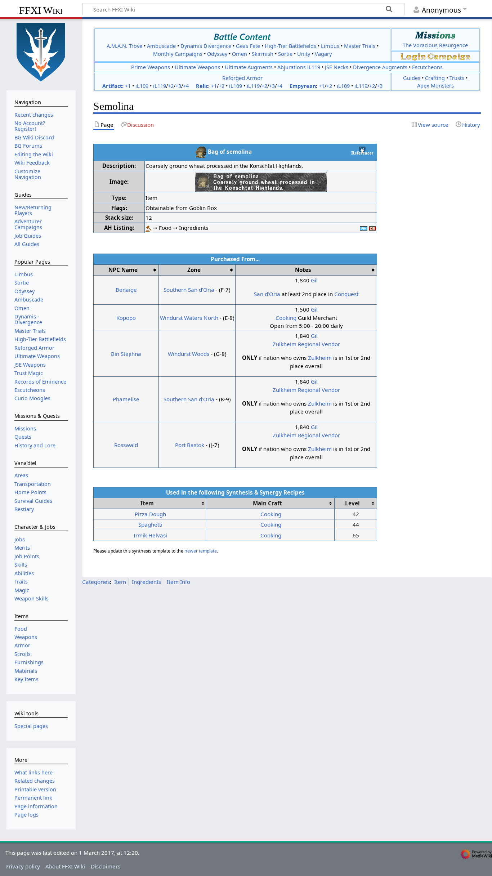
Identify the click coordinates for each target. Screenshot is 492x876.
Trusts (456, 78)
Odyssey (217, 53)
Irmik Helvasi (150, 535)
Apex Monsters (435, 85)
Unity (303, 53)
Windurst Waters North (189, 317)
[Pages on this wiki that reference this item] (362, 150)
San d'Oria (267, 294)
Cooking (286, 317)
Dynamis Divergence (205, 46)
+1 (128, 85)
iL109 (141, 85)
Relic (202, 85)
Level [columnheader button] (352, 503)
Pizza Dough (150, 514)
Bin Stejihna (126, 353)
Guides (411, 78)
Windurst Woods (188, 353)
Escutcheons (427, 67)
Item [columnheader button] (147, 503)
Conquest (346, 294)
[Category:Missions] (435, 35)
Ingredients (146, 581)
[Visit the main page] (41, 51)
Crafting (435, 78)
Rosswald (126, 444)
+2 (171, 85)
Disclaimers (105, 866)
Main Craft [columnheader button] (267, 503)
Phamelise (126, 399)
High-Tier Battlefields (290, 46)
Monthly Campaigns (177, 53)
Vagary (323, 53)
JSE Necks (336, 67)
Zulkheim (284, 344)
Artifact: (113, 85)
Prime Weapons (150, 67)
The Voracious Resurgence (435, 45)
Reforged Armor (242, 77)
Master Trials (359, 46)
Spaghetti (150, 524)
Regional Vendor (319, 344)
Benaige (126, 289)
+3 (178, 85)
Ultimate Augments (249, 67)
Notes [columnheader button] (303, 269)
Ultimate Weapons (197, 67)
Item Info (178, 581)
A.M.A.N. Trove (124, 46)
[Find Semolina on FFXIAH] (363, 227)
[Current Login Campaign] (413, 56)
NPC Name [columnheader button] (123, 269)
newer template (200, 551)
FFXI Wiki (41, 10)
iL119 (159, 85)
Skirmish (262, 53)
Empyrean (303, 85)
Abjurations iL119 (298, 67)
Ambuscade (161, 46)
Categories (96, 581)
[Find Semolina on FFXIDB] (372, 227)
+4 (186, 85)
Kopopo (126, 317)
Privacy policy (22, 866)
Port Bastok (189, 444)
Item (120, 581)
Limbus (330, 46)
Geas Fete (248, 46)
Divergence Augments (380, 67)
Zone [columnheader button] (194, 269)
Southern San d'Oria (189, 289)
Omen (239, 53)
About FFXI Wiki (65, 866)
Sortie (285, 53)
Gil (314, 280)
